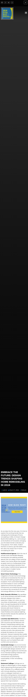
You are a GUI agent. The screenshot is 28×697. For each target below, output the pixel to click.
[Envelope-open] (12, 2)
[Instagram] (5, 2)
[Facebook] (2, 2)
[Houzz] (9, 2)
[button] (26, 13)
